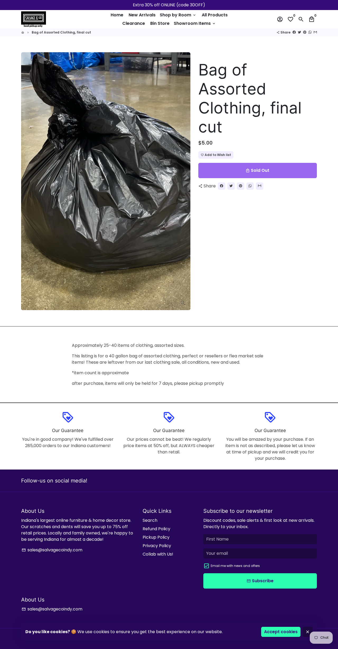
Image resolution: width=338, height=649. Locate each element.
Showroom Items (195, 23)
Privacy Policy (157, 546)
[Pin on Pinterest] (304, 32)
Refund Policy (156, 529)
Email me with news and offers (235, 565)
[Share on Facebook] (294, 32)
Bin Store (160, 23)
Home (117, 15)
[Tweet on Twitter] (299, 32)
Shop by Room (178, 15)
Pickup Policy (156, 537)
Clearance (133, 23)
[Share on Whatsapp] (310, 32)
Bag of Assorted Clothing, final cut (61, 32)
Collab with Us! (158, 554)
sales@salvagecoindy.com (52, 550)
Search (150, 520)
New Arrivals (142, 15)
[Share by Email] (315, 32)
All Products (215, 15)
